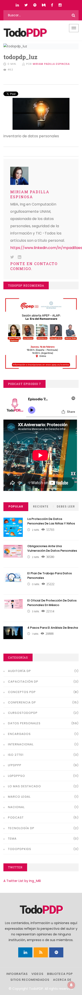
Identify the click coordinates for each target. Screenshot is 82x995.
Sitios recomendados (29, 980)
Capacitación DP (23, 681)
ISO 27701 (15, 755)
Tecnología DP (21, 828)
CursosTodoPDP (23, 713)
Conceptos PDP (22, 692)
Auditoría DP (19, 671)
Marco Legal (19, 797)
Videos (37, 974)
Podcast (16, 817)
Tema (12, 838)
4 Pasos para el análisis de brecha (52, 627)
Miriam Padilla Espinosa (51, 64)
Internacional (20, 744)
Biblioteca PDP (60, 974)
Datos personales (24, 723)
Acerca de (62, 980)
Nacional (16, 807)
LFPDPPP (14, 765)
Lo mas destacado (24, 786)
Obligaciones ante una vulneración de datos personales (52, 548)
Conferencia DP (22, 702)
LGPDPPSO (16, 776)
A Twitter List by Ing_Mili (22, 881)
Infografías (17, 974)
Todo (24, 33)
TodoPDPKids (19, 849)
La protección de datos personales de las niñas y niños (51, 521)
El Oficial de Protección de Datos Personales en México (52, 602)
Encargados (19, 734)
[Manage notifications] (71, 985)
